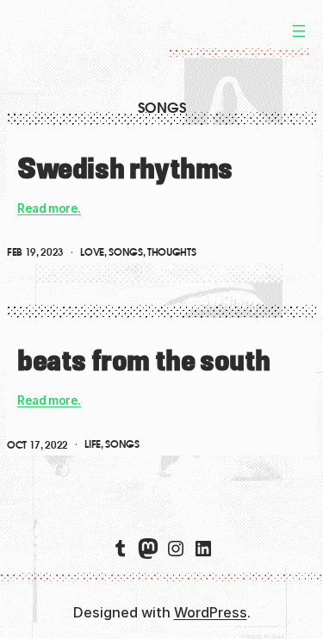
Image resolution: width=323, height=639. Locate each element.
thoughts (171, 252)
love (92, 252)
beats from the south (143, 360)
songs (125, 252)
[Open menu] (299, 31)
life (92, 444)
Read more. (49, 208)
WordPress (210, 612)
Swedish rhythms (125, 168)
